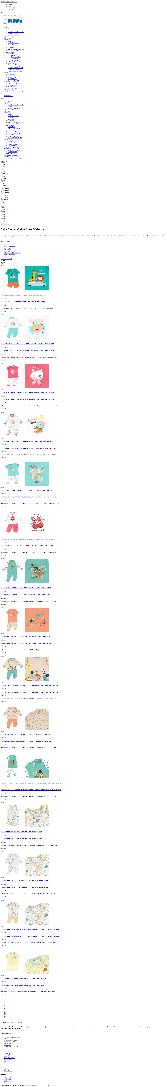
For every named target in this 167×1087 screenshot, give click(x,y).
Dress (4, 221)
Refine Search (5, 225)
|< (4, 1000)
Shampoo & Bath (16, 57)
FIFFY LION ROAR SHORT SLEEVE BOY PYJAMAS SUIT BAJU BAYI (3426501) (26, 636)
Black (4, 164)
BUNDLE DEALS (13, 33)
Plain (3, 223)
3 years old (5, 199)
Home (6, 27)
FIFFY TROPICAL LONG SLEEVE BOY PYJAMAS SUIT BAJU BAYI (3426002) (26, 734)
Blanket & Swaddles (13, 43)
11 (4, 1014)
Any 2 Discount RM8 (14, 35)
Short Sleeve (5, 213)
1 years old (5, 195)
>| (4, 1019)
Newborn (10, 41)
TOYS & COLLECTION (11, 86)
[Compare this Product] (3, 314)
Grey (3, 169)
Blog (5, 1062)
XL (3, 206)
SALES (6, 30)
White (4, 183)
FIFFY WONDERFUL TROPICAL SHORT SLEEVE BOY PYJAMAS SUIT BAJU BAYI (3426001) (31, 783)
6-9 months (5, 192)
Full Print (5, 216)
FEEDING (7, 72)
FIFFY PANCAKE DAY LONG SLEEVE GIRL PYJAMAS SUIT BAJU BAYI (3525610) (27, 344)
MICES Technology (43, 1085)
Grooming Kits (15, 58)
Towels (13, 55)
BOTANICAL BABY (14, 61)
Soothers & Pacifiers (13, 80)
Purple (4, 178)
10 (5, 1013)
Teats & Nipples (12, 79)
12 (5, 1016)
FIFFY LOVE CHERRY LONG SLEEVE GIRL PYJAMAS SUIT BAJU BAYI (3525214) (28, 539)
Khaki (4, 171)
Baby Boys (11, 47)
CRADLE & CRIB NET (11, 88)
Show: (2, 263)
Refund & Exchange (9, 1059)
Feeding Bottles (12, 74)
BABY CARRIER (9, 90)
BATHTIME (11, 54)
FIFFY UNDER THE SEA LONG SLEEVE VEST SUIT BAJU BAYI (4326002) (25, 880)
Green (4, 168)
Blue (3, 166)
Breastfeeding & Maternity (15, 83)
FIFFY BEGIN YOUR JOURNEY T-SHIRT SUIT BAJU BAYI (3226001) (23, 295)
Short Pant (5, 214)
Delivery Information (10, 1055)
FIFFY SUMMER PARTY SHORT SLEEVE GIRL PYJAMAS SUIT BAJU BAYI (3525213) (28, 490)
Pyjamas (4, 220)
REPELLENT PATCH (14, 69)
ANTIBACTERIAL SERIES (16, 49)
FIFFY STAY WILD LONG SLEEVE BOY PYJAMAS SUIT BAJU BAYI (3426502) (26, 588)
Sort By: (3, 260)
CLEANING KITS (13, 65)
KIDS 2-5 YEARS (13, 50)
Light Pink (5, 173)
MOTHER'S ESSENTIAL (11, 82)
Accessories (11, 46)
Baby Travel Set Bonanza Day (16, 32)
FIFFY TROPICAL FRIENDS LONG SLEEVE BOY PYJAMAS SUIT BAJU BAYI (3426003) (29, 685)
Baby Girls (11, 44)
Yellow (4, 185)
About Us (7, 1053)
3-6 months (5, 190)
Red (3, 180)
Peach (4, 175)
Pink (3, 176)
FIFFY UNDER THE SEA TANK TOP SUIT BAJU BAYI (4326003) (21, 832)
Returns (6, 1069)
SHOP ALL (7, 28)
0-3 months (5, 188)
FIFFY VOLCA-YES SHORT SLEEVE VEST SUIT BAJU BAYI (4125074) (23, 978)
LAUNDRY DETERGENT (15, 68)
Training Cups (11, 75)
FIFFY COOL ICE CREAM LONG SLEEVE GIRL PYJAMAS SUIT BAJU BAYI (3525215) (29, 441)
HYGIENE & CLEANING (12, 52)
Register (10, 4)
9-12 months (5, 194)
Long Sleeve (5, 209)
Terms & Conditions (9, 1058)
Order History (8, 1071)
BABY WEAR (8, 39)
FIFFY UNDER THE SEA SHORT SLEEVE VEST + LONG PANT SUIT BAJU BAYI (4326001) (30, 929)
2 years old (5, 197)
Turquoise (5, 182)
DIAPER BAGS (12, 85)
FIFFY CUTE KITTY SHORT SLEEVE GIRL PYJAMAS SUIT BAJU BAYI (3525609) (27, 392)
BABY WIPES (12, 63)
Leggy (4, 218)
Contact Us (7, 1061)
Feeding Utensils (12, 77)
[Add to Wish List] (1, 314)
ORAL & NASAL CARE (15, 71)
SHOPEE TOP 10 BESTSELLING (14, 91)
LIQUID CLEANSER (14, 66)
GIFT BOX (7, 38)
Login (9, 6)
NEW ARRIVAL (9, 36)
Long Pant (5, 211)
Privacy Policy (8, 1056)
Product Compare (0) (6, 259)
